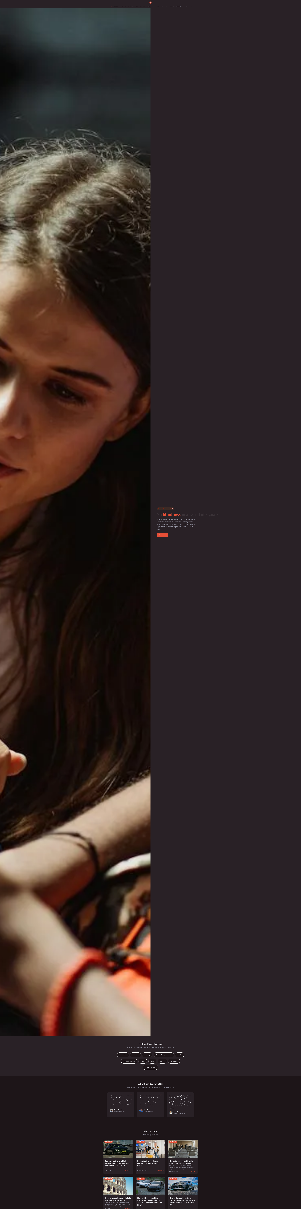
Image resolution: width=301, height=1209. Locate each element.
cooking (130, 6)
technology (179, 6)
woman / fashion (188, 6)
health (148, 6)
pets (167, 6)
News (162, 6)
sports (172, 6)
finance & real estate (139, 6)
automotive (117, 6)
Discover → (162, 535)
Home (110, 6)
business (124, 6)
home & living (155, 6)
